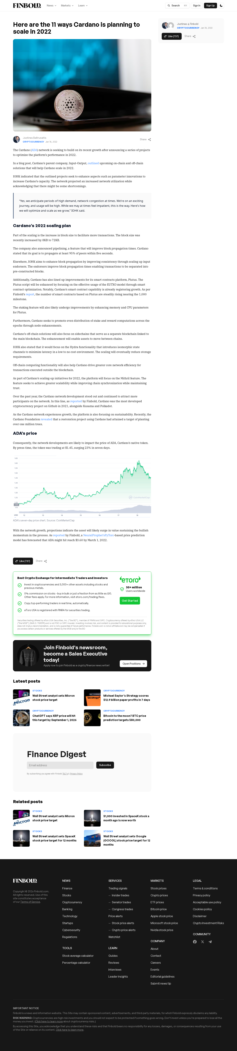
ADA (34, 150)
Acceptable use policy (207, 902)
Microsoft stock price (164, 923)
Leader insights (118, 976)
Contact (156, 955)
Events (155, 969)
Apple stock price (162, 916)
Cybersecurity (71, 930)
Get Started (130, 600)
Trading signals (117, 888)
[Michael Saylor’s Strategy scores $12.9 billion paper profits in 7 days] (92, 697)
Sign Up (210, 5)
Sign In (196, 5)
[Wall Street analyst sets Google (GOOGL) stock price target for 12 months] (92, 838)
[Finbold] (27, 5)
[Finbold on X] (202, 942)
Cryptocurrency (33, 141)
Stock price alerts (121, 923)
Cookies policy (202, 909)
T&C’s (65, 773)
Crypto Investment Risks (208, 923)
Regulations (69, 937)
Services (115, 880)
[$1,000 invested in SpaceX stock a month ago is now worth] (92, 818)
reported (76, 401)
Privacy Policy (76, 773)
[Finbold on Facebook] (195, 942)
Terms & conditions (205, 888)
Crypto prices (159, 895)
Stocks (37, 690)
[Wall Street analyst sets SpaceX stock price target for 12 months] (21, 838)
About (154, 948)
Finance (67, 888)
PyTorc (109, 535)
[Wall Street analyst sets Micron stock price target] (21, 697)
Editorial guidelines (163, 976)
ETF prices (157, 902)
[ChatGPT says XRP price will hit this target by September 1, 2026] (21, 718)
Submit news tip (161, 983)
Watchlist (114, 937)
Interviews (114, 969)
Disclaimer (199, 916)
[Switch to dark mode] (221, 5)
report (30, 294)
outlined (93, 163)
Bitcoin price (159, 909)
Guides (113, 955)
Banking (67, 909)
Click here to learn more (49, 1021)
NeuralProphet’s (94, 535)
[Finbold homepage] (32, 881)
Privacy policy (201, 895)
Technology (69, 916)
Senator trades (119, 902)
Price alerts (115, 916)
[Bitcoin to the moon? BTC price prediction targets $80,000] (92, 718)
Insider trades (118, 895)
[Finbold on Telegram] (210, 942)
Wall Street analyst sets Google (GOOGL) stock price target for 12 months (126, 840)
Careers (156, 962)
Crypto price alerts (122, 930)
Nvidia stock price (162, 930)
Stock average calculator (78, 955)
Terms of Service (30, 901)
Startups (67, 923)
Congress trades (120, 909)
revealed (46, 419)
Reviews (113, 962)
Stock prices (159, 888)
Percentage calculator (76, 962)
